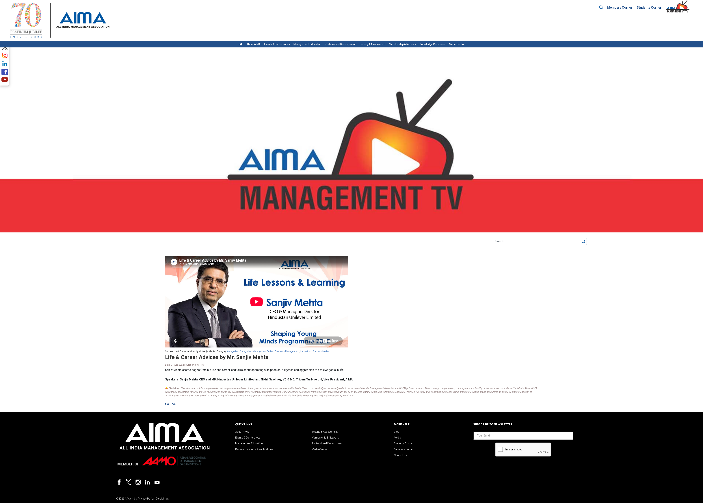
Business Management (287, 351)
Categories (232, 351)
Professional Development (340, 44)
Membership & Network (402, 44)
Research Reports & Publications (254, 449)
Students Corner (649, 7)
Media (397, 437)
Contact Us (400, 455)
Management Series (263, 351)
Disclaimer (162, 498)
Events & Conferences (277, 44)
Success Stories (321, 351)
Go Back (170, 404)
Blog (396, 431)
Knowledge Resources (432, 44)
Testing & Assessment (372, 44)
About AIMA (253, 44)
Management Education (307, 44)
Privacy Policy (146, 498)
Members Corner (619, 7)
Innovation (305, 351)
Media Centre (457, 44)
